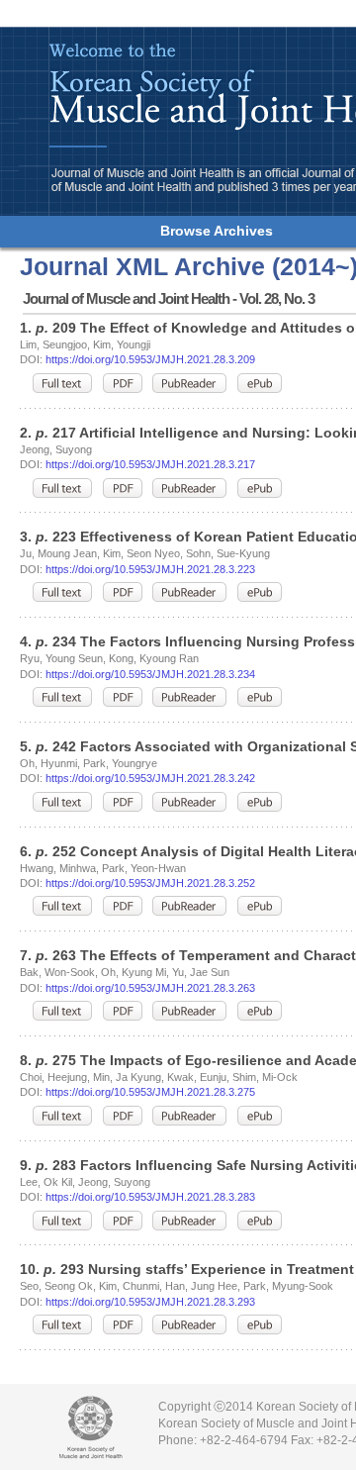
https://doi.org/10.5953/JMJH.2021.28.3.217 (150, 464)
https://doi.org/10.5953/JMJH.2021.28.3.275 (150, 1092)
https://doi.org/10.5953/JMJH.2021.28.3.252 (150, 883)
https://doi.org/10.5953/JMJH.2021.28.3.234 (150, 674)
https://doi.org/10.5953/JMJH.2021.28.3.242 (150, 778)
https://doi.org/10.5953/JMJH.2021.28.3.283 (150, 1197)
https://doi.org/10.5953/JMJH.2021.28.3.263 (150, 988)
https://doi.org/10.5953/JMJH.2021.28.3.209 (150, 359)
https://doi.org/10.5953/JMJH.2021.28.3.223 (150, 569)
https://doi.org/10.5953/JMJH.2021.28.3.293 (150, 1302)
